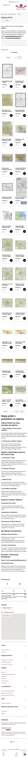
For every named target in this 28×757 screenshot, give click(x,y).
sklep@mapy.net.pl (15, 2)
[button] (13, 646)
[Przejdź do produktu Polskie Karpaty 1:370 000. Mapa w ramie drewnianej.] (20, 361)
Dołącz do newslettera (8, 730)
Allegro (3, 672)
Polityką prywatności (10, 735)
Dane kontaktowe (5, 650)
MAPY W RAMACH (12, 14)
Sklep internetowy (13, 749)
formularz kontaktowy (13, 38)
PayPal (3, 713)
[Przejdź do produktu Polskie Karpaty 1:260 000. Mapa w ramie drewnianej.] (7, 361)
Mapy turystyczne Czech (7, 693)
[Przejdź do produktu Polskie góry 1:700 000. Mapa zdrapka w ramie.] (7, 332)
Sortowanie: (14, 52)
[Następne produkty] (17, 411)
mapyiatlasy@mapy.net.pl (13, 36)
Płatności (3, 678)
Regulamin (4, 676)
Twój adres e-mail (6, 728)
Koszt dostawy (4, 681)
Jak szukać (4, 683)
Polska (19, 14)
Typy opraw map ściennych (7, 691)
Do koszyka (11, 144)
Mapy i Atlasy (4, 14)
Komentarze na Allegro (6, 664)
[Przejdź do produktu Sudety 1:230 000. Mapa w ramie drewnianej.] (7, 390)
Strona (8, 57)
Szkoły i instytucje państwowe (8, 674)
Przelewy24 (4, 711)
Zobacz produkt (11, 86)
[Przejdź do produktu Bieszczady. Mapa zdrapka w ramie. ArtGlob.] (7, 129)
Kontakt (3, 652)
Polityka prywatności (6, 703)
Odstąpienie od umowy (7, 660)
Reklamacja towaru (6, 662)
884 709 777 (7, 5)
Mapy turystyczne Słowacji (7, 695)
